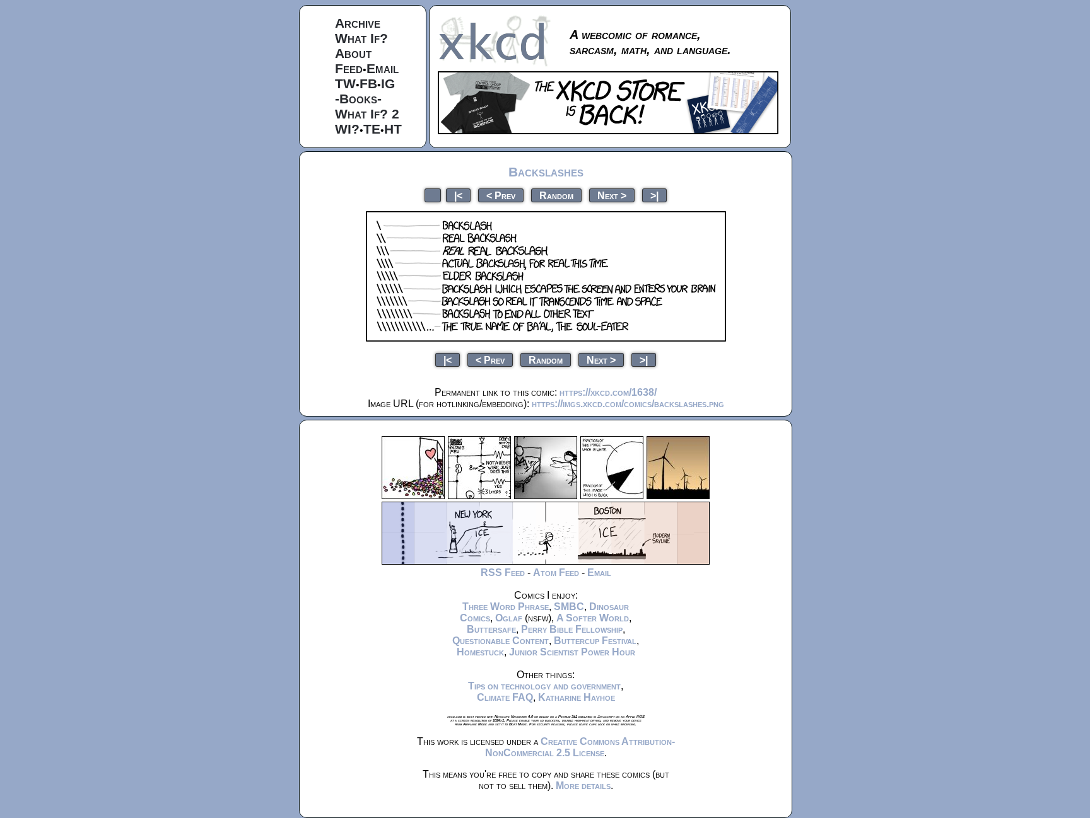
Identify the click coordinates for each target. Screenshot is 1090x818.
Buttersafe (491, 629)
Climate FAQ (505, 697)
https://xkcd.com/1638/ (608, 392)
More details (583, 785)
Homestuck (480, 652)
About (353, 53)
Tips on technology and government (544, 686)
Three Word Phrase (505, 606)
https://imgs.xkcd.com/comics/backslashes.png (628, 403)
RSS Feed (503, 572)
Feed (349, 68)
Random (556, 195)
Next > (611, 195)
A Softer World (592, 618)
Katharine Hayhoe (576, 697)
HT (393, 129)
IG (388, 83)
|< (458, 195)
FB (368, 83)
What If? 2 (367, 114)
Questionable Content (500, 640)
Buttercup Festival (595, 640)
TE (371, 129)
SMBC (569, 606)
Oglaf (508, 618)
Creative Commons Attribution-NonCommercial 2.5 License (580, 747)
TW (345, 83)
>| (654, 195)
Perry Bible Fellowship (572, 629)
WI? (347, 129)
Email (382, 68)
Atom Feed (556, 572)
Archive (357, 23)
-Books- (358, 98)
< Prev (500, 195)
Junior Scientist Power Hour (572, 652)
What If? (361, 38)
